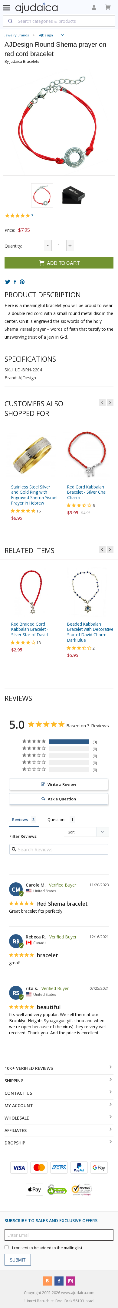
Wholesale (17, 1118)
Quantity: (13, 246)
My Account (19, 1105)
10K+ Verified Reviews (29, 1068)
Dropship (15, 1143)
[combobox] (59, 21)
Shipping (14, 1080)
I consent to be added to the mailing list (47, 1247)
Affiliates (16, 1130)
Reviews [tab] (20, 819)
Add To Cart (63, 262)
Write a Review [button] (62, 784)
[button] (42, 195)
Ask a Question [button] (62, 799)
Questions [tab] (57, 819)
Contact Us (18, 1093)
